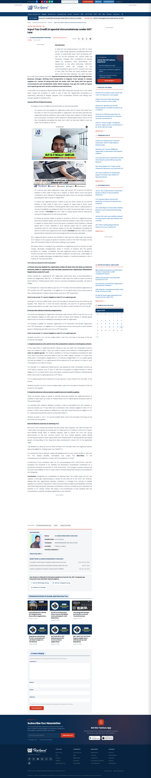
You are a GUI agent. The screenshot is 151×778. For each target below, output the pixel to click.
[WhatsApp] (49, 2)
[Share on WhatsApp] (86, 38)
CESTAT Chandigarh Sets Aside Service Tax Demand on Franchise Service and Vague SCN (79, 18)
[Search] (79, 1)
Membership (112, 763)
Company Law (61, 14)
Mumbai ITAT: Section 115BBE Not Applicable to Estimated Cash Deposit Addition (109, 151)
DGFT (95, 14)
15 (117, 324)
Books (99, 1)
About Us (111, 752)
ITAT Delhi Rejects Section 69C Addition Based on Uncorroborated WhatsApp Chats (109, 210)
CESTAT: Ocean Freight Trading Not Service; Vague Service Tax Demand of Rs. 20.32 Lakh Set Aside (109, 125)
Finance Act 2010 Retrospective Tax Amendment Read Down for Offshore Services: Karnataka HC (108, 116)
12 (105, 324)
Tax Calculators (95, 763)
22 (117, 327)
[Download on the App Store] (107, 738)
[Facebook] (37, 2)
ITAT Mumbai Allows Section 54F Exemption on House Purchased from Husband (108, 201)
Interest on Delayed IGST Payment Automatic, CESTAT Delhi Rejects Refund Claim (108, 143)
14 (113, 324)
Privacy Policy (108, 771)
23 (121, 327)
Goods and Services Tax (39, 22)
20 (109, 327)
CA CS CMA (88, 14)
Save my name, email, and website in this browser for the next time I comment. (52, 704)
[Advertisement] (18, 32)
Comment (33, 661)
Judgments (94, 758)
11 (101, 324)
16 (121, 324)
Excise (70, 14)
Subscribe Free (68, 735)
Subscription (89, 1)
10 (97, 324)
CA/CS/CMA (76, 763)
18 (101, 327)
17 (97, 327)
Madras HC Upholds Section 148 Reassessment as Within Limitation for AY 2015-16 (109, 108)
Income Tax (36, 14)
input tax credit (66, 525)
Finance (109, 14)
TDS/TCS (58, 760)
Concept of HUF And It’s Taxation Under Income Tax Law (48, 562)
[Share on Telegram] (90, 38)
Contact (111, 760)
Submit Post (109, 1)
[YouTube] (42, 2)
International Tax (60, 763)
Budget (44, 14)
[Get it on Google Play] (95, 738)
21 (113, 327)
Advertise (111, 758)
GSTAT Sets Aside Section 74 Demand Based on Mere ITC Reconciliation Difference (109, 193)
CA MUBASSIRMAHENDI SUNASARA (40, 38)
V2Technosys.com (60, 771)
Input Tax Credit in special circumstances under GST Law (60, 31)
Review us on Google (39, 587)
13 (109, 324)
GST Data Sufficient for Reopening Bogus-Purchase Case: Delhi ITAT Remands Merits (107, 175)
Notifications (94, 752)
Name (32, 682)
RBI (100, 14)
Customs (76, 14)
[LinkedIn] (44, 2)
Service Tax (51, 14)
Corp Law (116, 14)
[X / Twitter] (39, 2)
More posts (100, 131)
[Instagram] (47, 2)
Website (32, 697)
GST (82, 14)
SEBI (103, 14)
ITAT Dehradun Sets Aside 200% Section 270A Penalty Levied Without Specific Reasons (109, 160)
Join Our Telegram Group (62, 583)
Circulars (93, 755)
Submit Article (112, 755)
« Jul (97, 337)
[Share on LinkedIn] (82, 38)
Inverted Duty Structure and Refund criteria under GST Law (49, 565)
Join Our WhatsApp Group (40, 583)
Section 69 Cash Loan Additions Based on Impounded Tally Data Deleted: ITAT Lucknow (109, 218)
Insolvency (76, 760)
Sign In (119, 1)
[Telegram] (52, 2)
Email (32, 690)
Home (30, 14)
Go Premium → (109, 81)
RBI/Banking (76, 758)
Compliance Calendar (97, 760)
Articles (50, 22)
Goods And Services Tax (44, 525)
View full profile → (36, 554)
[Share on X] (78, 38)
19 (105, 327)
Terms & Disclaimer (118, 771)
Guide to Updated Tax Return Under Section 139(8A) (47, 569)
